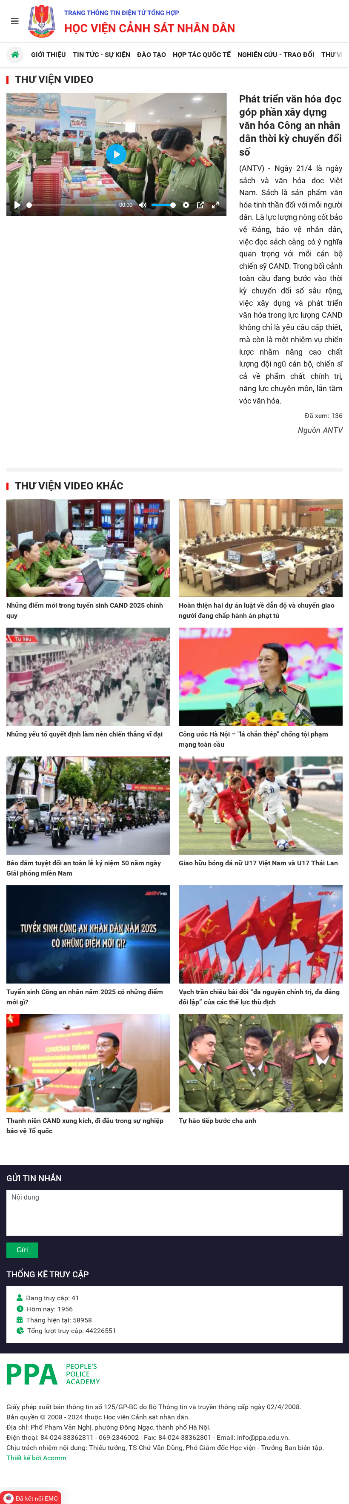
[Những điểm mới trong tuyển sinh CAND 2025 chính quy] (88, 548)
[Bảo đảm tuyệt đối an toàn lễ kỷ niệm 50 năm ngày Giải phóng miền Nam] (88, 805)
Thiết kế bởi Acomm (36, 1458)
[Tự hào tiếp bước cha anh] (261, 1063)
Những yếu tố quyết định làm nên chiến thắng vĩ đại (84, 734)
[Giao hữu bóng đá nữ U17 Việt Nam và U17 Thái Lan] (261, 805)
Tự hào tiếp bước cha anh (217, 1121)
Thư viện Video (54, 79)
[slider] (71, 205)
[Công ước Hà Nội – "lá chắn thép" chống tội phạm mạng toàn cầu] (261, 677)
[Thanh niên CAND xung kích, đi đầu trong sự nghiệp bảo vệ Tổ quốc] (88, 1063)
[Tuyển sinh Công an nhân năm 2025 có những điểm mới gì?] (88, 934)
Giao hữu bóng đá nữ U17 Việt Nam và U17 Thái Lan (258, 863)
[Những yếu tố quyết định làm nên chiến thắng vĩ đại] (88, 677)
